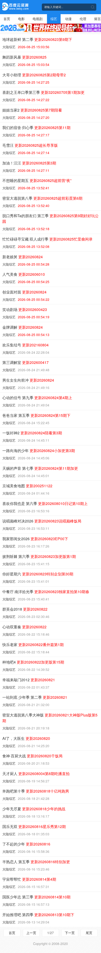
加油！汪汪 (29, 163)
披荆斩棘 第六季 (39, 556)
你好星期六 (37, 574)
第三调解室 (25, 362)
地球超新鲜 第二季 (37, 39)
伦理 (83, 18)
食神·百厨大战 (32, 756)
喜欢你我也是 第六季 (45, 503)
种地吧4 (33, 662)
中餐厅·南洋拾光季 (45, 591)
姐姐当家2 (32, 110)
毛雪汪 (30, 145)
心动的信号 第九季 (37, 397)
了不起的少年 (26, 844)
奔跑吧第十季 (35, 791)
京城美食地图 (27, 485)
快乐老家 (33, 644)
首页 (7, 18)
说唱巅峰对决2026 (41, 521)
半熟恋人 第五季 (36, 861)
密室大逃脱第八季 (42, 198)
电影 (21, 18)
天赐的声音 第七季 (40, 468)
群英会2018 (24, 609)
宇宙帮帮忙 (29, 879)
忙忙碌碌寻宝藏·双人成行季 (47, 239)
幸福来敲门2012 (28, 679)
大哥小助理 (34, 75)
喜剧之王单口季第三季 (43, 92)
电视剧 (38, 18)
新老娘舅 (22, 256)
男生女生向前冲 (28, 380)
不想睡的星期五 (36, 180)
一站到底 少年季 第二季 (34, 697)
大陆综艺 (9, 46)
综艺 (53, 18)
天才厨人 (36, 773)
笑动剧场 (24, 309)
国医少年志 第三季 (36, 897)
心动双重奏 (24, 627)
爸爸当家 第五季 (36, 415)
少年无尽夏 (33, 808)
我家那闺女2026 (35, 538)
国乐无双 (34, 826)
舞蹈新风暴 (24, 57)
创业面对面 (24, 292)
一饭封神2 (32, 433)
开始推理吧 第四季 (38, 914)
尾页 (89, 932)
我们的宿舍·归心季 (36, 127)
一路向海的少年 (38, 450)
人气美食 (23, 274)
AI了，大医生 (26, 738)
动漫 (68, 18)
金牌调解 (22, 327)
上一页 (31, 932)
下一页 (70, 932)
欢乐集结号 (25, 345)
